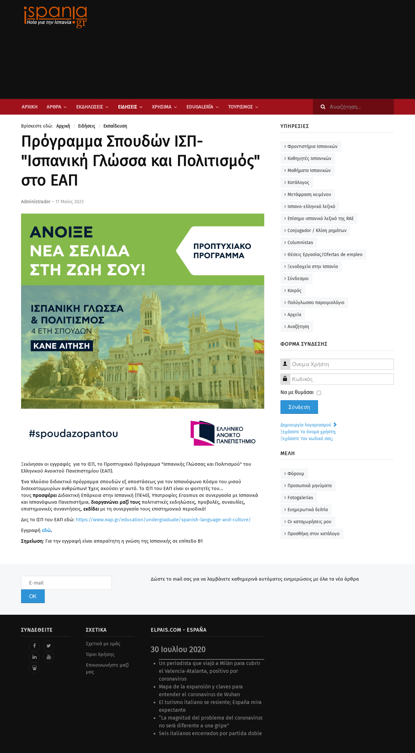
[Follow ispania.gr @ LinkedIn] (34, 656)
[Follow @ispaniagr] (48, 645)
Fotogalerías (300, 497)
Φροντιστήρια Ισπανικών (313, 146)
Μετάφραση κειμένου (309, 194)
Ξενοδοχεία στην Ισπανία (313, 266)
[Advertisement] (272, 49)
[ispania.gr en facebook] (34, 645)
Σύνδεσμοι (298, 278)
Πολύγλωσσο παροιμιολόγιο (316, 302)
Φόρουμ (296, 473)
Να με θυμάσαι (297, 392)
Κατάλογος (298, 182)
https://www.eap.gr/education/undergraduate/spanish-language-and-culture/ (163, 520)
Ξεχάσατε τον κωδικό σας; (306, 438)
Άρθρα (54, 107)
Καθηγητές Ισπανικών (309, 158)
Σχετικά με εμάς (103, 644)
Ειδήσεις (127, 107)
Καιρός (295, 290)
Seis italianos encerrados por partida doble (210, 733)
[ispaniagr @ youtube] (48, 656)
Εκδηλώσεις (89, 107)
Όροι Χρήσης (100, 654)
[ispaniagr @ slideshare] (34, 667)
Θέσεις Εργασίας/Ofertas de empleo (325, 254)
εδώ (46, 530)
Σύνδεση (299, 407)
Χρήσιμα (162, 107)
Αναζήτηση (298, 326)
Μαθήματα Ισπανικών (309, 170)
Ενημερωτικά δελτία (308, 509)
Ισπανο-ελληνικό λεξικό (311, 206)
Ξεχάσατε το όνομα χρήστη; (308, 432)
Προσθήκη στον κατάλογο (313, 534)
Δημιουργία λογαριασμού (306, 425)
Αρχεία (294, 314)
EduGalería (199, 107)
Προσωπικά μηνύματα (310, 485)
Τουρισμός (240, 107)
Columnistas (300, 242)
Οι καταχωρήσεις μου (309, 522)
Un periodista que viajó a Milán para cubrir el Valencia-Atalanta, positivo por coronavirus (209, 671)
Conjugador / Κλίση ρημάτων (317, 230)
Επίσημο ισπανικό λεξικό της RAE (321, 218)
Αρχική (30, 107)
